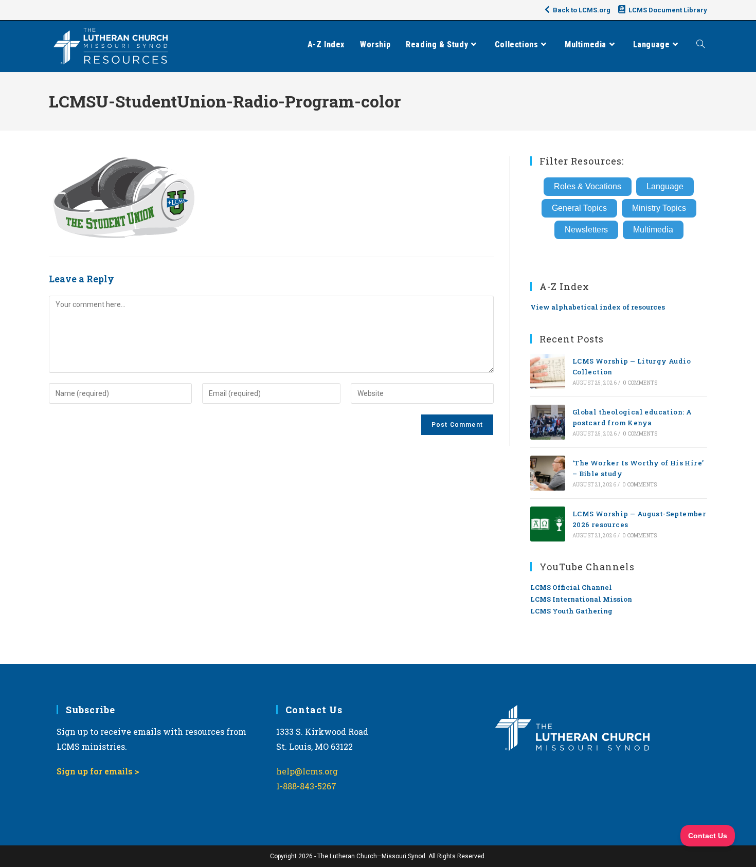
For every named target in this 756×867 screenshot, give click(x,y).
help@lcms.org (307, 771)
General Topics (579, 208)
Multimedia (653, 229)
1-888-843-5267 (306, 786)
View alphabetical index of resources (597, 307)
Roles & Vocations (587, 186)
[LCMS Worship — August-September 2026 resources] (547, 524)
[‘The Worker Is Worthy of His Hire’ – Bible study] (547, 473)
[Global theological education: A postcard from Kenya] (547, 422)
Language (664, 186)
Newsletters (586, 229)
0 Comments (640, 383)
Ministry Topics (659, 208)
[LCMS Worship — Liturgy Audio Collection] (547, 371)
